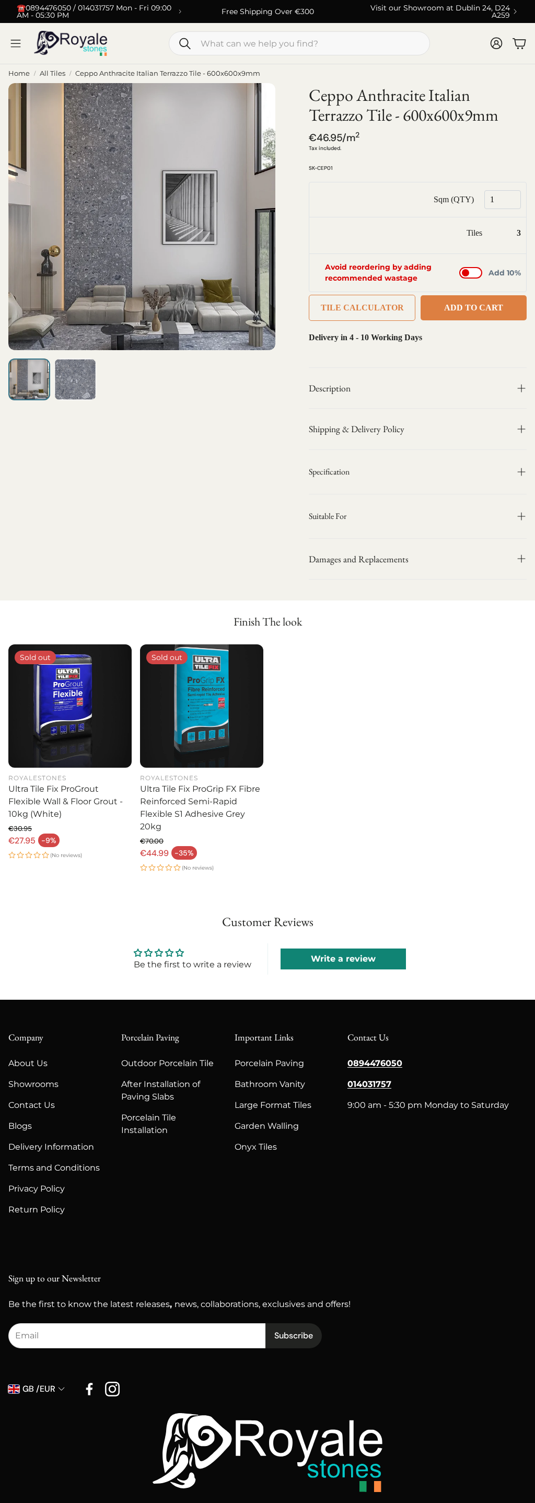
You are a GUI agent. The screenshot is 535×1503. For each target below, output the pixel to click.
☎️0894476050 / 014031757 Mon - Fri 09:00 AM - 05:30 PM (94, 11)
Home (19, 73)
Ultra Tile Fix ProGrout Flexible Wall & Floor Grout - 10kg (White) (65, 801)
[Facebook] (89, 1389)
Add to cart (473, 307)
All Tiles (52, 73)
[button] (299, 43)
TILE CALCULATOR (362, 307)
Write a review (343, 959)
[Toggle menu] (15, 43)
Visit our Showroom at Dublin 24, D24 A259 (440, 11)
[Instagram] (112, 1389)
